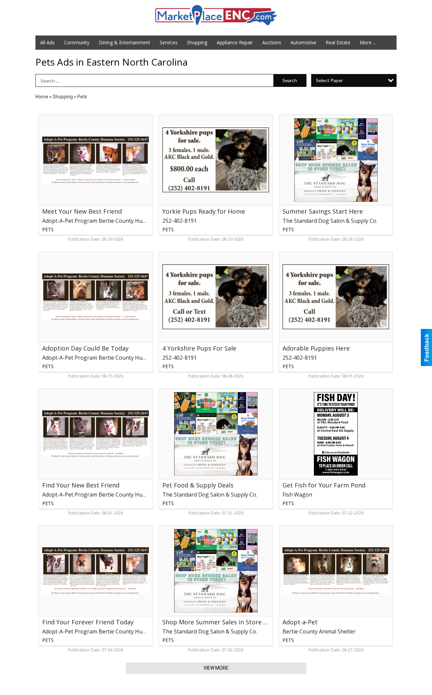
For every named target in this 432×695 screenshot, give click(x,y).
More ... (368, 42)
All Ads (47, 42)
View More (216, 668)
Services (169, 42)
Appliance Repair (235, 42)
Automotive (303, 42)
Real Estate (338, 42)
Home (41, 96)
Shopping (197, 42)
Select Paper (329, 80)
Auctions (271, 42)
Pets (82, 96)
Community (76, 42)
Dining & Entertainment (124, 42)
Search (289, 80)
